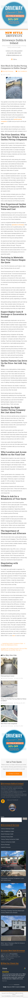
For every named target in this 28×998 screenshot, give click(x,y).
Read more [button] (4, 980)
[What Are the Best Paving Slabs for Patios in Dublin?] (14, 689)
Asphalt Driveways (6, 847)
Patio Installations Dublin (7, 831)
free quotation (13, 954)
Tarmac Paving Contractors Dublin (10, 839)
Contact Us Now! (14, 774)
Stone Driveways (5, 844)
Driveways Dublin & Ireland (14, 41)
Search (2, 816)
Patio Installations (22, 71)
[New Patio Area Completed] (14, 714)
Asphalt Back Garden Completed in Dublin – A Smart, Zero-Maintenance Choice (13, 644)
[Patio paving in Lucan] (14, 666)
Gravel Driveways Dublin (7, 834)
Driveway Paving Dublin (7, 836)
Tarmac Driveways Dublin (7, 828)
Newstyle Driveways (8, 71)
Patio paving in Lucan (7, 676)
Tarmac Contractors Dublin (8, 842)
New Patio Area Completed (9, 723)
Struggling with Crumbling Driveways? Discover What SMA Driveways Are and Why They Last (14, 649)
